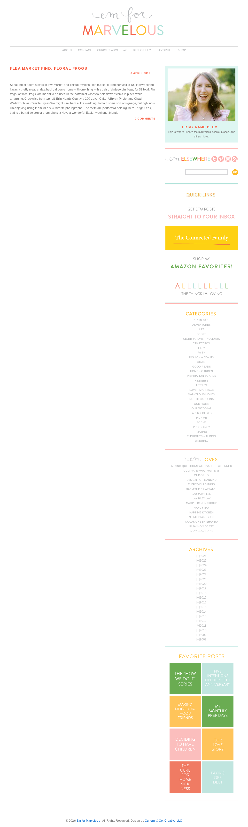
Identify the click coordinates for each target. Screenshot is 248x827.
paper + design (202, 413)
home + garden (201, 371)
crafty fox (201, 343)
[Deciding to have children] (185, 759)
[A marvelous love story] (217, 759)
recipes (201, 431)
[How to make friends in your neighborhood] (185, 726)
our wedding (201, 408)
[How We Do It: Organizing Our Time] (185, 693)
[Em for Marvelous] (124, 43)
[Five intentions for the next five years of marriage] (217, 693)
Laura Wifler (201, 493)
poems (201, 422)
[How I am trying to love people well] (217, 726)
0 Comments (145, 118)
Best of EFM (142, 50)
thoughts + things (201, 436)
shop (182, 50)
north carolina (201, 399)
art (201, 329)
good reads (201, 366)
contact (85, 50)
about (67, 50)
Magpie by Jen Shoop (201, 503)
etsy (201, 347)
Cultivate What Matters (201, 470)
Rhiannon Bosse (201, 526)
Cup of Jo (201, 475)
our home (201, 403)
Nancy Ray (201, 507)
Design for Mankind (201, 479)
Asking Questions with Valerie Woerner (201, 466)
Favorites (164, 50)
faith (201, 352)
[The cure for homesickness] (185, 792)
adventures (201, 324)
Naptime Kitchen (201, 512)
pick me (201, 417)
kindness (201, 380)
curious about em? (112, 50)
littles (201, 385)
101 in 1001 (201, 320)
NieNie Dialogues (201, 517)
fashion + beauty (201, 357)
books (201, 334)
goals (201, 362)
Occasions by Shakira (201, 521)
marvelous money (201, 394)
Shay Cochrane (201, 530)
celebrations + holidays (201, 338)
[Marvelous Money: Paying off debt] (217, 792)
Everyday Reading (201, 484)
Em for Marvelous (88, 820)
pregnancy (201, 427)
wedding (201, 440)
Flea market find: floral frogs (48, 68)
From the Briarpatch (201, 489)
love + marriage (201, 389)
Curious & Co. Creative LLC (163, 820)
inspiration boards (201, 375)
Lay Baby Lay (201, 498)
